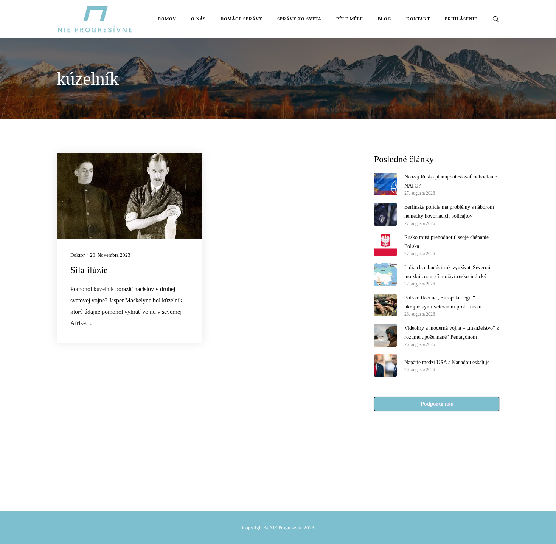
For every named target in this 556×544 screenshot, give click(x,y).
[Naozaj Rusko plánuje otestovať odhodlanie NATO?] (385, 184)
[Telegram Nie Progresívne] (259, 493)
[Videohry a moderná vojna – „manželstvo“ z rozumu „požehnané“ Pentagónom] (385, 335)
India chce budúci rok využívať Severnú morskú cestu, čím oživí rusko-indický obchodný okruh (447, 273)
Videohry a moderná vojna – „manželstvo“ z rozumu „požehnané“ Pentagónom (451, 332)
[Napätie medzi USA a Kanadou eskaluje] (385, 365)
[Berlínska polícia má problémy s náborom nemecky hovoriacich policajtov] (385, 214)
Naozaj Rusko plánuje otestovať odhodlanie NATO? (450, 181)
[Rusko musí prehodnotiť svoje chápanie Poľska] (385, 244)
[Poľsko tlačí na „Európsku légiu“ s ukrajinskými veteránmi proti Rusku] (385, 305)
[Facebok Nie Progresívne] (242, 493)
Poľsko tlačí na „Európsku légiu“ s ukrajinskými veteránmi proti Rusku (442, 302)
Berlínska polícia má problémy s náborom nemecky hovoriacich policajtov (449, 211)
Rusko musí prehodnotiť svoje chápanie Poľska (446, 241)
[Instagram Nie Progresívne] (275, 493)
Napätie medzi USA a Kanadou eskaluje (446, 362)
